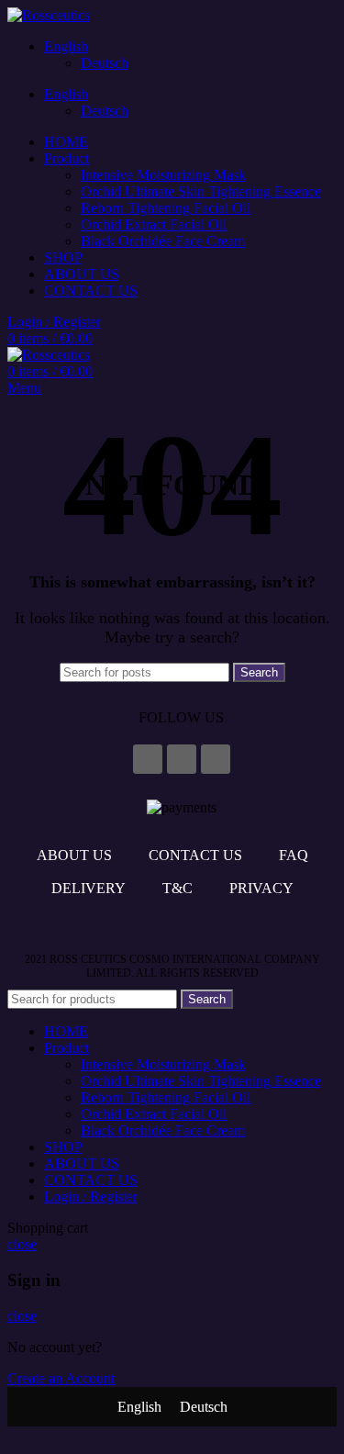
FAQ (293, 855)
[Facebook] (147, 759)
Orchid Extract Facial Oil (154, 224)
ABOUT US (74, 855)
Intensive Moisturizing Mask (163, 175)
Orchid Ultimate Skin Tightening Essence (201, 191)
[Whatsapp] (215, 759)
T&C (177, 888)
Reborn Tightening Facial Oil (165, 208)
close (22, 1244)
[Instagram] (181, 759)
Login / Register (91, 1196)
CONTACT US (195, 855)
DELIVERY (88, 888)
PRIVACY (261, 888)
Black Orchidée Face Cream (163, 241)
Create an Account (61, 1378)
